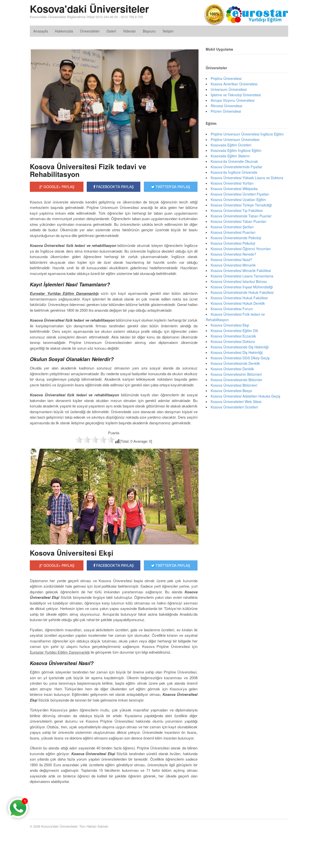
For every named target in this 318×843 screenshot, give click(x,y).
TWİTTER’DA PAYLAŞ (172, 565)
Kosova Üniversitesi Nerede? (233, 254)
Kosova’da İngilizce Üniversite (234, 172)
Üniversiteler (90, 31)
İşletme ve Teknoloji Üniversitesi (236, 94)
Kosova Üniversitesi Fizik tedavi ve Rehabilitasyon (88, 170)
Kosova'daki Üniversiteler (89, 8)
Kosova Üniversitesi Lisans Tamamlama (242, 275)
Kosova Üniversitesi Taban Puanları (238, 221)
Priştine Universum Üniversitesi (235, 139)
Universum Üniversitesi (229, 89)
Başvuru (149, 31)
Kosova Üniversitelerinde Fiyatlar (236, 166)
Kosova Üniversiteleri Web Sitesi (236, 401)
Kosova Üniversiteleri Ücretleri (234, 407)
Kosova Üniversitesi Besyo (231, 390)
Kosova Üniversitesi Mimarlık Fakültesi (241, 270)
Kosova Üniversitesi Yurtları (232, 183)
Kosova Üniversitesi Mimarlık (233, 265)
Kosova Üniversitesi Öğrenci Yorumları (241, 248)
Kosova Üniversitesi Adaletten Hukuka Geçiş (245, 396)
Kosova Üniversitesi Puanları (233, 232)
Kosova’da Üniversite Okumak (234, 161)
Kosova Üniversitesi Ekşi (71, 553)
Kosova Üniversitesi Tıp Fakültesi (237, 210)
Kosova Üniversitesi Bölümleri (234, 385)
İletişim (168, 31)
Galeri (111, 31)
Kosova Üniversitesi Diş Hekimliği (237, 352)
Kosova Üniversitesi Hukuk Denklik (238, 303)
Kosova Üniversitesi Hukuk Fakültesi (239, 297)
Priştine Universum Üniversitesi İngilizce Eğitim (247, 134)
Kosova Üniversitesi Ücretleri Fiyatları (240, 194)
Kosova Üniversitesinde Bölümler (236, 379)
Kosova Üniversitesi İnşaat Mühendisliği (242, 286)
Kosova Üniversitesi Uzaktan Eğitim (238, 199)
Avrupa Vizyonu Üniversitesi (232, 100)
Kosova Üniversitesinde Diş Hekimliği (240, 346)
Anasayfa (40, 31)
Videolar (129, 31)
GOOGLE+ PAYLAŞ (58, 186)
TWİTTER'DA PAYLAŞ (172, 186)
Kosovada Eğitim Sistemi (230, 155)
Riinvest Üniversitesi (226, 105)
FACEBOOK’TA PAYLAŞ (114, 565)
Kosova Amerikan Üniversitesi (234, 83)
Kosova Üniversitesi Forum (232, 308)
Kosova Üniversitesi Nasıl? (231, 259)
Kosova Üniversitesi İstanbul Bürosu (239, 281)
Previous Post (114, 796)
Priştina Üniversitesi (226, 78)
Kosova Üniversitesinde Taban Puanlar (241, 215)
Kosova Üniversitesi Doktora (233, 341)
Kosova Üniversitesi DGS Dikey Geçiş (240, 357)
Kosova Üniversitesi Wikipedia (234, 188)
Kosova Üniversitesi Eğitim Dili (234, 330)
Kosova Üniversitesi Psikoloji (233, 243)
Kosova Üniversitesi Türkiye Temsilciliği (241, 204)
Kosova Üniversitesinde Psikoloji (236, 237)
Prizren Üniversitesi (226, 111)
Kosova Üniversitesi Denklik (232, 368)
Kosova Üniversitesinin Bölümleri (236, 374)
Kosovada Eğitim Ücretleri (231, 144)
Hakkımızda (64, 31)
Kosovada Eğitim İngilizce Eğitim (236, 150)
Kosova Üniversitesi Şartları (232, 226)
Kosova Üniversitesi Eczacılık (233, 336)
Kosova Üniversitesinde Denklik (235, 363)
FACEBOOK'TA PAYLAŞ (114, 186)
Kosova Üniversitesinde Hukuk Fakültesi (242, 292)
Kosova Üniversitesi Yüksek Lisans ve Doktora (247, 177)
